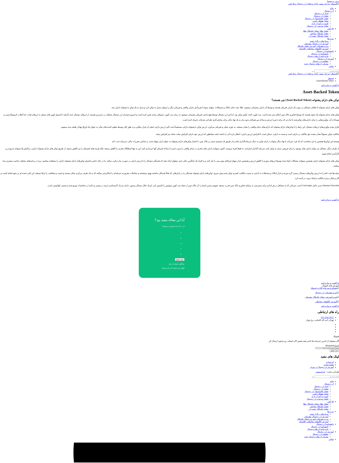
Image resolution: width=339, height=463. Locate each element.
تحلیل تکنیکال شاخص (319, 33)
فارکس (330, 28)
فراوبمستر (320, 372)
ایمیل (332, 345)
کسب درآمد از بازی (319, 23)
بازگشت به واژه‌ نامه (330, 200)
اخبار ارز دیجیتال (321, 13)
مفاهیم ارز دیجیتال (320, 61)
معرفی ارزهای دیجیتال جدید (316, 64)
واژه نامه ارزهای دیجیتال (317, 56)
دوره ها (330, 38)
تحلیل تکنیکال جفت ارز (318, 36)
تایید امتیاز (179, 260)
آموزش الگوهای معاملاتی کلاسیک (313, 49)
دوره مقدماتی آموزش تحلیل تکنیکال (312, 46)
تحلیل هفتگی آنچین (320, 21)
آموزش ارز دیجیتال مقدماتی (316, 44)
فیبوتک (331, 78)
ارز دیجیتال (329, 11)
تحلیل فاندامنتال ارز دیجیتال (316, 18)
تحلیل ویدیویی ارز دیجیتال (317, 26)
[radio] (167, 232)
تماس (331, 66)
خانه (332, 8)
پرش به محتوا (333, 1)
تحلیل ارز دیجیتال (321, 16)
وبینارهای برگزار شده (319, 41)
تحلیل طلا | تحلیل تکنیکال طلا (315, 31)
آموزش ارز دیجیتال (325, 59)
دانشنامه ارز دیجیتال (325, 51)
